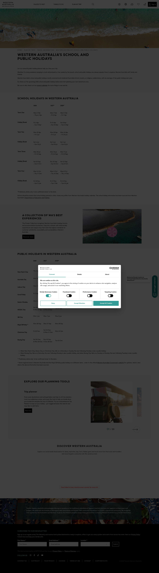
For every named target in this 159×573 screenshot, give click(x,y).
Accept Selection (79, 303)
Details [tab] (79, 274)
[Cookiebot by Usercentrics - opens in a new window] (111, 268)
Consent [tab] (52, 274)
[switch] (69, 295)
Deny (53, 303)
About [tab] (107, 274)
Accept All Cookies (106, 303)
